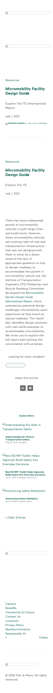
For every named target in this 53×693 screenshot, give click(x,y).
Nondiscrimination (17, 629)
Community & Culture (19, 612)
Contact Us (15, 365)
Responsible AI (15, 633)
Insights (23, 442)
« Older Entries (15, 517)
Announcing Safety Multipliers (21, 498)
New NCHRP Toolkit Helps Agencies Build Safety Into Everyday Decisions (25, 473)
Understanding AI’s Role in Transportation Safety (19, 438)
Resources (12, 80)
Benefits (11, 608)
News (29, 501)
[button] (23, 388)
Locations (12, 620)
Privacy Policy (14, 625)
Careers (10, 603)
